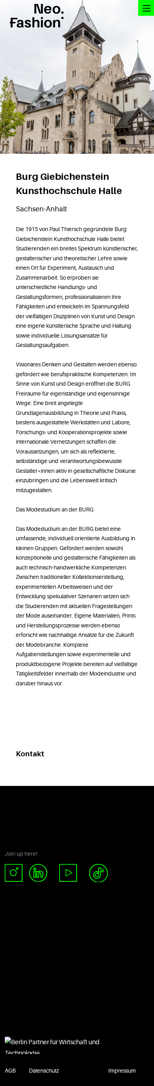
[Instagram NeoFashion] (17, 873)
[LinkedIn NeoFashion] (41, 873)
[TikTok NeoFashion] (98, 873)
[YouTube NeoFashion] (68, 873)
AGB (10, 1070)
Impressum (122, 1070)
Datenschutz (44, 1070)
